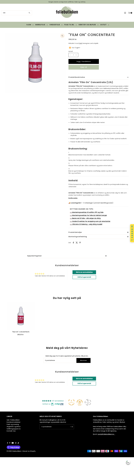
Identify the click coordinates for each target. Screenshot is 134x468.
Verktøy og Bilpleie (87, 25)
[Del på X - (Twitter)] (76, 242)
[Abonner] (71, 426)
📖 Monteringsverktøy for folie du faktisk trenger (88, 215)
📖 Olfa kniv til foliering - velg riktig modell (86, 224)
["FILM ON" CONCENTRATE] (21, 316)
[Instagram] (15, 443)
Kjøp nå (83, 67)
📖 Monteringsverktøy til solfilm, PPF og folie (86, 212)
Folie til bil (69, 25)
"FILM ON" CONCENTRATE (20, 332)
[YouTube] (13, 443)
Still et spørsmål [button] (84, 277)
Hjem (28, 25)
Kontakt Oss (11, 431)
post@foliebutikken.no (106, 434)
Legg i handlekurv (84, 61)
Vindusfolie (54, 25)
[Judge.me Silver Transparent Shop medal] (88, 402)
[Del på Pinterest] (80, 242)
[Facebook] (7, 443)
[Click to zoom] (62, 36)
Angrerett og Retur (14, 426)
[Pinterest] (9, 443)
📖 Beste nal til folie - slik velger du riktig (85, 218)
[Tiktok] (18, 443)
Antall (70, 51)
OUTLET (103, 25)
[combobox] (16, 12)
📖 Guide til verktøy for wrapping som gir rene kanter (90, 221)
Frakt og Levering (13, 424)
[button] (132, 233)
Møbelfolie (40, 25)
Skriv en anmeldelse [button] (84, 272)
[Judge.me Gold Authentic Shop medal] (71, 402)
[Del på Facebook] (73, 242)
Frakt (80, 43)
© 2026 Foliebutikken (14, 451)
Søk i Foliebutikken (13, 420)
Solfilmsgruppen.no (14, 429)
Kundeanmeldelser (13, 422)
